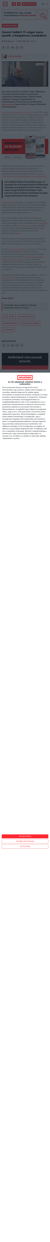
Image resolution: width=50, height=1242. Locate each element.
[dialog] (25, 807)
